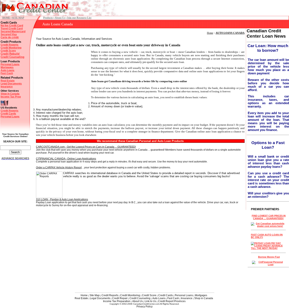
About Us (60, 17)
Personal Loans (10, 64)
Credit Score (8, 50)
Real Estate (8, 80)
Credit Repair (120, 298)
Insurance (7, 86)
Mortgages (7, 67)
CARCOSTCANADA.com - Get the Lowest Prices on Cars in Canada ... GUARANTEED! (86, 146)
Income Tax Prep (11, 96)
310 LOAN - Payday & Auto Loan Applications (62, 199)
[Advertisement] (62, 76)
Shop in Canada (10, 93)
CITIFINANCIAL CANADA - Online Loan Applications (66, 158)
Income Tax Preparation (116, 301)
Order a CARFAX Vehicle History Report (59, 167)
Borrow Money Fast (269, 257)
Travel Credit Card (12, 28)
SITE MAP (18, 17)
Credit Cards (8, 113)
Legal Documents (11, 83)
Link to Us (150, 301)
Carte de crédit (10, 37)
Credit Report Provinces (172, 301)
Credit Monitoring (11, 47)
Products (48, 17)
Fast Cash (7, 73)
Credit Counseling (12, 57)
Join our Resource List (79, 17)
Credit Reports (9, 44)
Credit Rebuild (10, 53)
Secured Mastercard (13, 31)
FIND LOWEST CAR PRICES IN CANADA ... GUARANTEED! (269, 217)
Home (210, 32)
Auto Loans (7, 70)
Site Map (94, 295)
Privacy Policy (144, 306)
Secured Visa (9, 34)
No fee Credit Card (12, 25)
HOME (6, 17)
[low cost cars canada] (268, 226)
